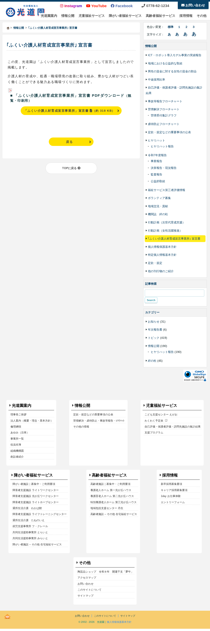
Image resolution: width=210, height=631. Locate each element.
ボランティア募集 (159, 198)
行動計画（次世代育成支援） (166, 222)
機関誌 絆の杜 (158, 214)
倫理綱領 (15, 426)
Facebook (123, 6)
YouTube (98, 6)
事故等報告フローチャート (165, 101)
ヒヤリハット (156, 140)
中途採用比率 (156, 79)
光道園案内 (49, 15)
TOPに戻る (70, 168)
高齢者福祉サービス (160, 15)
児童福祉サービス (92, 15)
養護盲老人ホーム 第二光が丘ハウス (112, 496)
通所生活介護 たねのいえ (29, 520)
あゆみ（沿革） (19, 432)
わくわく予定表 (154, 420)
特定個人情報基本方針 (162, 254)
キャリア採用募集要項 (174, 490)
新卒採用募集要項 (171, 483)
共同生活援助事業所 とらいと (30, 532)
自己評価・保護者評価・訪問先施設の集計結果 (173, 426)
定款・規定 (155, 263)
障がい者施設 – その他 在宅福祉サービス (37, 544)
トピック (153, 337)
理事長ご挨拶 (18, 414)
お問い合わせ (195, 5)
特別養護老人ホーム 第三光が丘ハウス (113, 502)
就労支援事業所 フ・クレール (30, 526)
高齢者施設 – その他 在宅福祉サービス (113, 514)
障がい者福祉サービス (125, 15)
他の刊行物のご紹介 (161, 271)
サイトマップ (86, 595)
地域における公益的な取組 (165, 63)
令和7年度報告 (157, 155)
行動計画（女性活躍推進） (165, 230)
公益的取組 (158, 181)
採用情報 (186, 15)
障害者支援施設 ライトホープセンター (36, 502)
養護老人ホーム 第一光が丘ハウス (110, 490)
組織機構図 (17, 450)
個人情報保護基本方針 (162, 246)
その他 (202, 15)
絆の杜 (152, 360)
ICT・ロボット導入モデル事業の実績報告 (174, 55)
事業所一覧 (17, 438)
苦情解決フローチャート (163, 109)
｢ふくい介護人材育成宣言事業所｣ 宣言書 (49, 45)
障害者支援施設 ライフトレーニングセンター (40, 514)
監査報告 (156, 174)
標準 (170, 26)
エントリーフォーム (173, 502)
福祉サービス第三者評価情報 (166, 190)
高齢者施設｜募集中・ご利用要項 (110, 483)
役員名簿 (15, 444)
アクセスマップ (87, 577)
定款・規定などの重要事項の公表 (169, 132)
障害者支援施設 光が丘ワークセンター (36, 496)
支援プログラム (154, 432)
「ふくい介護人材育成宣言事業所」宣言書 (69, 110)
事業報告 (156, 161)
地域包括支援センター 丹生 (106, 508)
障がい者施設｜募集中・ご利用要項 (34, 483)
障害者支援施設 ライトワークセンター (36, 490)
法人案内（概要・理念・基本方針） (31, 420)
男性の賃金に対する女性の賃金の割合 (172, 71)
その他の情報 (81, 426)
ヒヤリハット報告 (162, 146)
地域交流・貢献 (158, 206)
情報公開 (67, 15)
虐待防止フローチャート (163, 124)
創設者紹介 (17, 456)
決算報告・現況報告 (164, 167)
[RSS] (7, 615)
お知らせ (153, 321)
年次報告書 (155, 329)
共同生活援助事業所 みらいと (30, 538)
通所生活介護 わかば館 (27, 508)
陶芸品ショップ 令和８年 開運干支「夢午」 (106, 571)
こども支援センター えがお (161, 414)
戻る (69, 141)
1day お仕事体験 (171, 496)
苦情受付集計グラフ (164, 115)
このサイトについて (90, 589)
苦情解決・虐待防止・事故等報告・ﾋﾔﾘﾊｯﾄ (98, 420)
